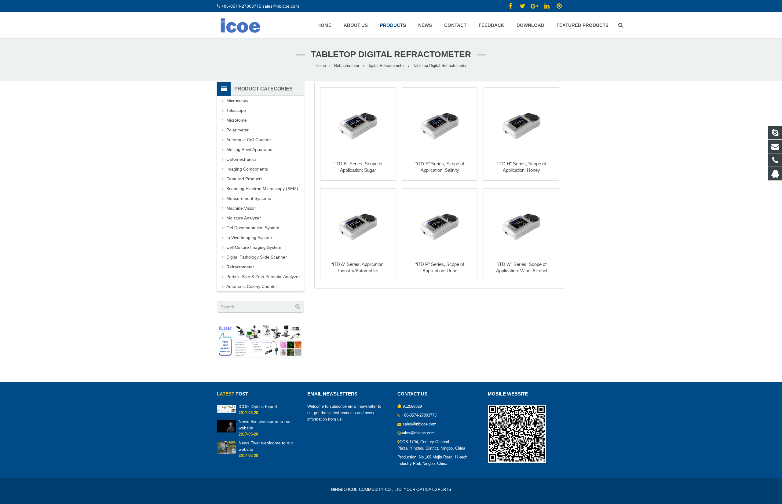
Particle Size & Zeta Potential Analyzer (263, 276)
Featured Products (244, 178)
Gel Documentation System (252, 227)
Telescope (236, 110)
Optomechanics (241, 159)
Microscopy (237, 100)
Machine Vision (241, 208)
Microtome (236, 120)
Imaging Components (247, 169)
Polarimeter (237, 129)
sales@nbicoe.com (281, 6)
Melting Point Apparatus (249, 149)
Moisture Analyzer (243, 217)
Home (321, 66)
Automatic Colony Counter (251, 286)
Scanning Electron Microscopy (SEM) (262, 188)
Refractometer (346, 66)
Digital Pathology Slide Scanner (256, 257)
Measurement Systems (248, 198)
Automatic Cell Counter (248, 139)
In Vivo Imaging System (249, 237)
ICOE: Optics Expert (258, 406)
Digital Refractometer (386, 66)
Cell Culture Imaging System (253, 247)
